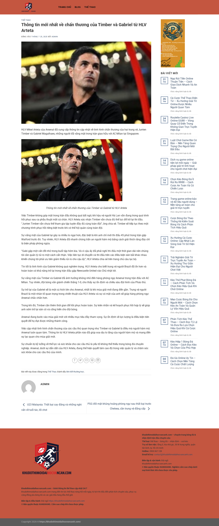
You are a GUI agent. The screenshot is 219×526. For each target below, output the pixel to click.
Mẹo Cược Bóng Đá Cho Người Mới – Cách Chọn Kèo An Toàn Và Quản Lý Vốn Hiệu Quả (184, 304)
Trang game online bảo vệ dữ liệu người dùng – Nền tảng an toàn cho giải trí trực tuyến (183, 203)
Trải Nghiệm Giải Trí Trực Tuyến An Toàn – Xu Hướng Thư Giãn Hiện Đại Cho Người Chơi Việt (183, 263)
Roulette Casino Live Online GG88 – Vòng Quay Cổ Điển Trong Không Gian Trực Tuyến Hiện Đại (183, 123)
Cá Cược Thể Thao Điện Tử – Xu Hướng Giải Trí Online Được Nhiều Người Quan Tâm (183, 102)
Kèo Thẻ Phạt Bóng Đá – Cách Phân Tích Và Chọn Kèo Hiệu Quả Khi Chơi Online (183, 284)
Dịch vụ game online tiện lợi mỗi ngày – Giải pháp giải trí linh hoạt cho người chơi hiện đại (183, 164)
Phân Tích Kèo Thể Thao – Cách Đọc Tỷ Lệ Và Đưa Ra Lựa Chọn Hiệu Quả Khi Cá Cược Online (183, 325)
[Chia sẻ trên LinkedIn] (98, 360)
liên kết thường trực (75, 371)
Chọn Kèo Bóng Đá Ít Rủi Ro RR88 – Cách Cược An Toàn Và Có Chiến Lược (182, 184)
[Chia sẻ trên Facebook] (74, 360)
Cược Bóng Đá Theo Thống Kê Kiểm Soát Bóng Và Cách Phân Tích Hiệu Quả (182, 223)
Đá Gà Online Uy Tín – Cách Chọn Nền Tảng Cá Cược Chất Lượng (183, 361)
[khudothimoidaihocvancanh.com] (37, 7)
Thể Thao (90, 7)
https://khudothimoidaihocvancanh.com (67, 501)
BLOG (78, 7)
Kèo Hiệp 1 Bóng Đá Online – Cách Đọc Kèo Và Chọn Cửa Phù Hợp (183, 344)
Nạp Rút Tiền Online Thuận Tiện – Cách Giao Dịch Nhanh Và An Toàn (183, 83)
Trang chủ (64, 7)
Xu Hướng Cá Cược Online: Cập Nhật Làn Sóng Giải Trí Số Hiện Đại (182, 242)
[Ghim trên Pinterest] (92, 360)
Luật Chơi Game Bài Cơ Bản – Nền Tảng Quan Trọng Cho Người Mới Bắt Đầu (183, 145)
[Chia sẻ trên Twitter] (80, 360)
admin (55, 37)
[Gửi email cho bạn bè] (86, 360)
